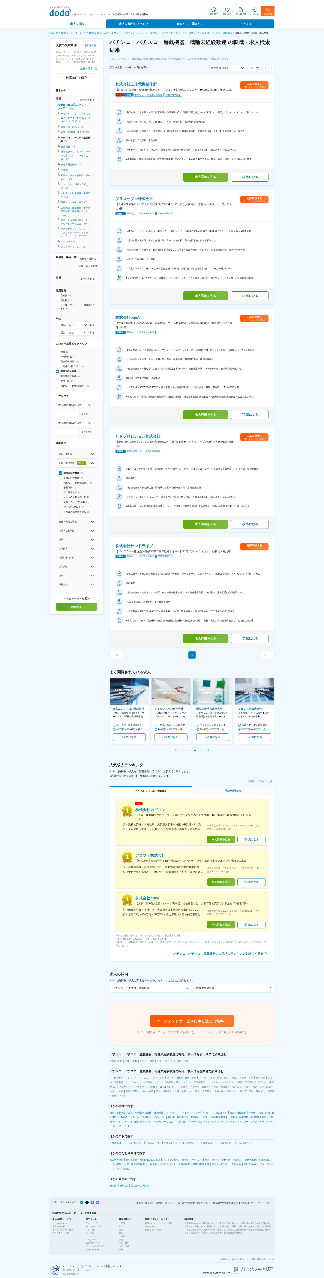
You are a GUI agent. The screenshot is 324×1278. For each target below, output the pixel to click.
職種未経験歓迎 (205, 988)
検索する (76, 606)
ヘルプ (268, 1203)
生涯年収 (222, 1230)
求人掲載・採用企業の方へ (259, 1259)
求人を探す (77, 23)
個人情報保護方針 (71, 1274)
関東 (121, 1230)
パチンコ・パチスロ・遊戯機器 (216, 33)
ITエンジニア (92, 1223)
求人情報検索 (58, 1226)
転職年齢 (242, 1230)
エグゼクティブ (93, 1243)
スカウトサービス (60, 1233)
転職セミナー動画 (153, 1230)
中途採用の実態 (255, 1230)
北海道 (122, 1223)
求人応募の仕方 (198, 1226)
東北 (121, 1226)
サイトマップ (257, 1203)
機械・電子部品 (69, 126)
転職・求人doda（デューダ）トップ (68, 33)
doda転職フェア (152, 1226)
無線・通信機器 (69, 164)
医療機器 (65, 146)
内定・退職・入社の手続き (238, 1226)
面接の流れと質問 (215, 1226)
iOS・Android (68, 241)
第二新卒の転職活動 (262, 1226)
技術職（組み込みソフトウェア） (106, 33)
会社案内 (224, 1259)
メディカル (91, 1230)
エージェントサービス (62, 1230)
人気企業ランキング (196, 1230)
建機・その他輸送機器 (72, 202)
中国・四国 (124, 1243)
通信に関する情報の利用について (160, 1203)
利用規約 (138, 1203)
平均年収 (211, 1230)
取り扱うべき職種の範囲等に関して (194, 1203)
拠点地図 (237, 1259)
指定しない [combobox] (67, 325)
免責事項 (245, 1203)
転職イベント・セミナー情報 (158, 1223)
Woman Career (93, 1249)
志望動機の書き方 (248, 1223)
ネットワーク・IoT (70, 247)
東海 (121, 1233)
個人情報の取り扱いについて (76, 1270)
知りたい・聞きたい (190, 23)
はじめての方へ (59, 1223)
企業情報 (238, 1233)
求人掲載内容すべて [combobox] (70, 405)
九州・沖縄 (124, 1246)
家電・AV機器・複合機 (72, 132)
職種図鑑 (228, 1233)
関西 (121, 1240)
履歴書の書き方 (210, 1223)
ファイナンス (92, 1236)
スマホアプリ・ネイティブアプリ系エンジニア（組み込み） (75, 155)
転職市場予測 (197, 1233)
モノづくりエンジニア (96, 1226)
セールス (90, 1233)
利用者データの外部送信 (224, 1203)
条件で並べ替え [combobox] (220, 67)
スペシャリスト (93, 1240)
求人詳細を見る (205, 176)
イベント (246, 23)
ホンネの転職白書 (213, 1233)
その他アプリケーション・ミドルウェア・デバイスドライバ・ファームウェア (75, 233)
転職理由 (232, 1230)
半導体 (64, 170)
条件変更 (91, 45)
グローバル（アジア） (96, 1246)
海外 (121, 1249)
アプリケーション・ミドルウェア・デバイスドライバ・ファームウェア (162, 33)
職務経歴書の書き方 (229, 1223)
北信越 (122, 1236)
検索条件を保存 (76, 77)
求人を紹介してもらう (134, 23)
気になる (252, 176)
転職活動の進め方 (192, 1223)
